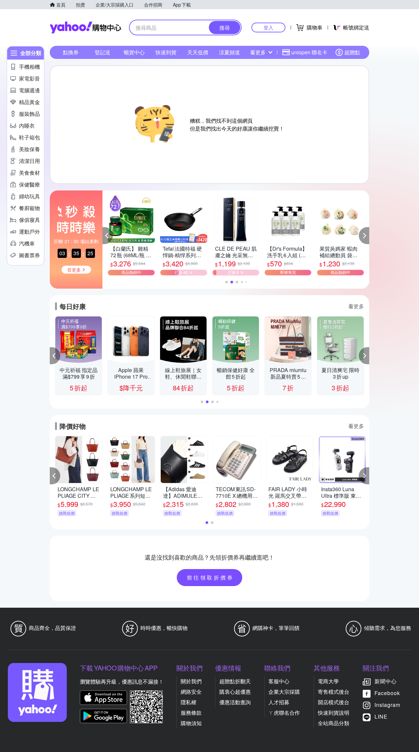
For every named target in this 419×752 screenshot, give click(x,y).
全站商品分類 (333, 723)
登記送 (102, 52)
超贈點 (352, 52)
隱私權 (188, 702)
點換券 (71, 52)
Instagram (387, 704)
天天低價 (197, 52)
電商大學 (328, 681)
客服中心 (278, 681)
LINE (381, 716)
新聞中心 (385, 681)
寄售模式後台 (333, 691)
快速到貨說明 (333, 712)
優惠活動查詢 (235, 702)
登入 (268, 27)
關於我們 (191, 681)
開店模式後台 (333, 702)
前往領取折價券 (210, 577)
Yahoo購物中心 (85, 27)
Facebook (387, 693)
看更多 (258, 52)
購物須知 (191, 723)
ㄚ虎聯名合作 (284, 712)
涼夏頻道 (229, 52)
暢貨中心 (134, 52)
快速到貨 (165, 52)
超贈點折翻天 (235, 681)
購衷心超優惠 (235, 691)
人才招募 (278, 702)
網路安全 (191, 691)
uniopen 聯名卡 (309, 52)
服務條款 (191, 712)
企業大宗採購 (284, 691)
